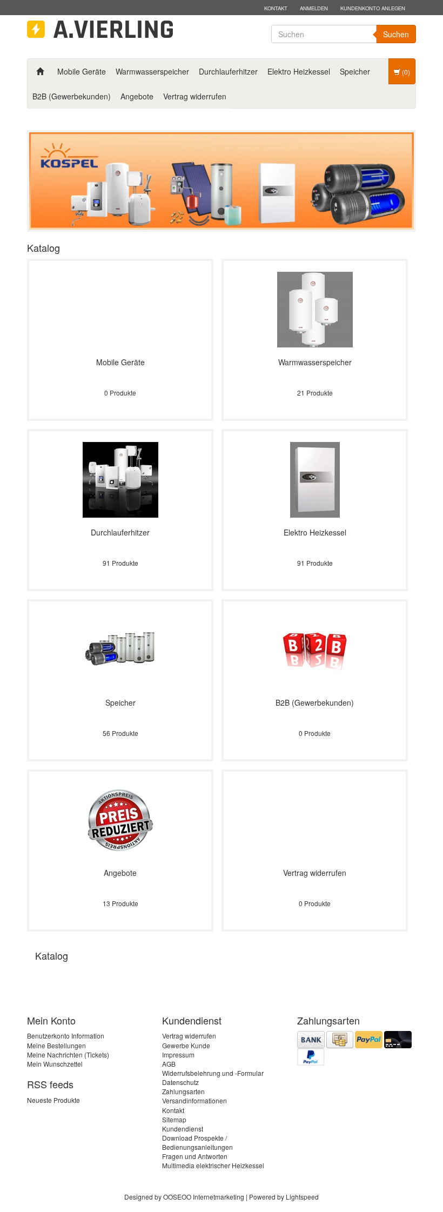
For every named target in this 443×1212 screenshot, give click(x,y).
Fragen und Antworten (194, 1156)
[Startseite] (40, 71)
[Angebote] (120, 818)
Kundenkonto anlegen (372, 8)
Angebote (136, 96)
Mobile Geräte (81, 71)
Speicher (355, 71)
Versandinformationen (194, 1100)
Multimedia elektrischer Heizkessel (213, 1165)
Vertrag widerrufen (194, 96)
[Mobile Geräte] (120, 308)
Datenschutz (180, 1082)
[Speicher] (120, 648)
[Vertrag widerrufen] (315, 818)
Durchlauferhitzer (228, 71)
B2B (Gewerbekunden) (71, 96)
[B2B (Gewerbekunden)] (315, 648)
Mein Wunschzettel (55, 1063)
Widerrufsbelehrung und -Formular (213, 1072)
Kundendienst (182, 1128)
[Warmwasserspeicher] (315, 308)
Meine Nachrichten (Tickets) (68, 1054)
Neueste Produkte (53, 1099)
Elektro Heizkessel (298, 71)
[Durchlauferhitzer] (120, 478)
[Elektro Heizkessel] (315, 478)
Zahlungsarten (183, 1091)
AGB (169, 1063)
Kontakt (275, 8)
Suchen (396, 34)
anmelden (314, 8)
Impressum (178, 1054)
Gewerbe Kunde (186, 1045)
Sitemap (174, 1119)
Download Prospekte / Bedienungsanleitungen (197, 1142)
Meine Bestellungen (56, 1045)
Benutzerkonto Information (65, 1035)
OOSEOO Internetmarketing (203, 1196)
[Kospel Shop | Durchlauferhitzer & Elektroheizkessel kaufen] (100, 29)
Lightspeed (302, 1196)
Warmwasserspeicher (152, 71)
